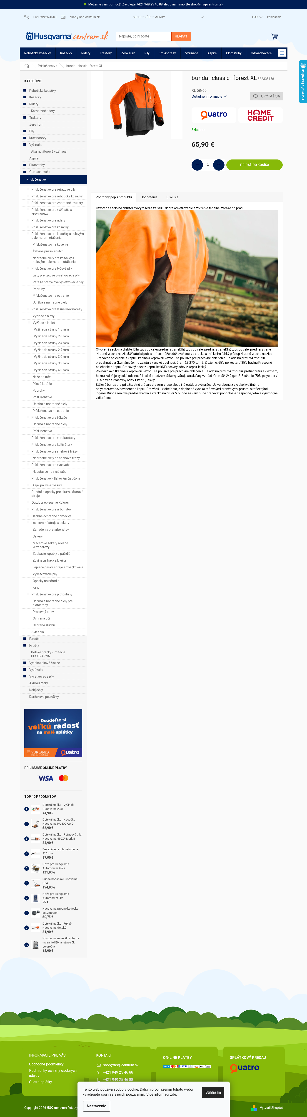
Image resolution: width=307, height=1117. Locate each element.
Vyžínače (35, 145)
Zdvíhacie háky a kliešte (50, 560)
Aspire (34, 158)
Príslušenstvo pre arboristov (52, 509)
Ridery (33, 104)
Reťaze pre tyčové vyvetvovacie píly (58, 282)
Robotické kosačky (42, 90)
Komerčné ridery (43, 111)
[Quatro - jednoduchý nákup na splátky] (53, 733)
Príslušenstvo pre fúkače (49, 417)
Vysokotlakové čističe (44, 663)
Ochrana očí (41, 618)
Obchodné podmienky (149, 17)
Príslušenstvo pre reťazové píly (53, 189)
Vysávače (36, 670)
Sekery (38, 536)
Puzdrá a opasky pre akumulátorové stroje (57, 494)
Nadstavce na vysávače (49, 471)
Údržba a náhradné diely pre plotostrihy (53, 603)
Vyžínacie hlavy (44, 316)
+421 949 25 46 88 (149, 4)
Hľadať (181, 36)
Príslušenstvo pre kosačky (50, 227)
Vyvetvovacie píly (45, 574)
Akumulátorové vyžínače (49, 151)
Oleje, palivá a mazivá (47, 485)
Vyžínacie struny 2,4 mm (51, 343)
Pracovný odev (43, 612)
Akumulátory (38, 683)
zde (173, 1094)
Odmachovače (39, 172)
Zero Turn (36, 124)
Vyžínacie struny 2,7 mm (51, 350)
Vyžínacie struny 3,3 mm (51, 363)
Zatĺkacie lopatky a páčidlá (51, 553)
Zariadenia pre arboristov (51, 529)
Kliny (36, 587)
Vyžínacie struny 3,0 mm (51, 356)
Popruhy (39, 289)
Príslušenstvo (36, 179)
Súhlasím (213, 1092)
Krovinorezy (37, 138)
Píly (31, 131)
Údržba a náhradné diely (50, 302)
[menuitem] (37, 53)
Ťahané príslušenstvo (48, 251)
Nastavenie (96, 1106)
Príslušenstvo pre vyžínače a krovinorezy (52, 211)
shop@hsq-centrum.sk (207, 4)
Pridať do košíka (254, 165)
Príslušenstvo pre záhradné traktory (57, 203)
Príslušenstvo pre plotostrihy (52, 594)
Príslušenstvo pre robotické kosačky (57, 196)
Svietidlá (38, 632)
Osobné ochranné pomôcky (51, 516)
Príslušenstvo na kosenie (50, 244)
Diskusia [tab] (172, 197)
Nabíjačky (36, 690)
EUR (255, 17)
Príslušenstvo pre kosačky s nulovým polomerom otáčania (58, 235)
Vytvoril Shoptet (271, 1107)
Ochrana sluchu (44, 625)
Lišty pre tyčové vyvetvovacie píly (56, 275)
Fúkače (34, 639)
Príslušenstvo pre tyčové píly (52, 268)
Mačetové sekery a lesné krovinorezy (50, 545)
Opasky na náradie (46, 581)
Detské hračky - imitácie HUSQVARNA (48, 654)
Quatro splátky (40, 1082)
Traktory (35, 117)
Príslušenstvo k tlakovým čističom (56, 478)
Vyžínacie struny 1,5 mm (51, 329)
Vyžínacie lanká (44, 323)
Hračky (34, 645)
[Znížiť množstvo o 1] (197, 165)
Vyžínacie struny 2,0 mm (51, 336)
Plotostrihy (37, 165)
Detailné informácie (207, 96)
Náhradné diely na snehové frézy (56, 458)
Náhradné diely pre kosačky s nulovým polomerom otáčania (54, 260)
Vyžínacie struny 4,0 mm (51, 370)
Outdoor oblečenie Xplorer (50, 502)
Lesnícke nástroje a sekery (50, 523)
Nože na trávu (42, 377)
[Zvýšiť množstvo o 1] (219, 165)
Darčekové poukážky (44, 697)
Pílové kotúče (42, 384)
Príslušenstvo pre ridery (48, 220)
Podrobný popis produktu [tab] (114, 197)
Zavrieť (222, 186)
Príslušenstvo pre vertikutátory (53, 438)
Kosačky (35, 97)
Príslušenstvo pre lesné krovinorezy (57, 309)
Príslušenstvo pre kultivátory (52, 444)
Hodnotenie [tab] (149, 197)
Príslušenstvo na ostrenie (51, 295)
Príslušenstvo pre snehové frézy (55, 451)
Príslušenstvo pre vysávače (51, 465)
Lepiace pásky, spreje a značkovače (58, 567)
